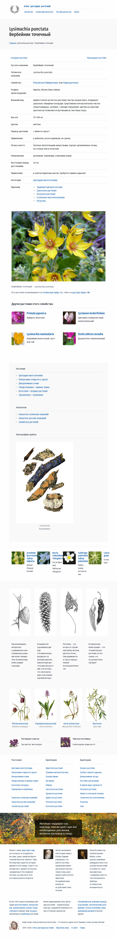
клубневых (25, 914)
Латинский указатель (44, 12)
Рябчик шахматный (20, 723)
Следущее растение (19, 58)
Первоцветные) (70, 82)
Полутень (41, 200)
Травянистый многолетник (49, 187)
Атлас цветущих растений (37, 6)
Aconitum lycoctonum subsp (32, 555)
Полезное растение (88, 789)
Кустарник (50, 781)
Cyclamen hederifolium (91, 313)
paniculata (83, 561)
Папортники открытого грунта (33, 379)
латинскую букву (51, 292)
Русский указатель (63, 12)
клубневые (38, 395)
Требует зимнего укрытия (91, 772)
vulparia (30, 561)
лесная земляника (93, 908)
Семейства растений (28, 422)
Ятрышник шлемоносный (45, 723)
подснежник (83, 905)
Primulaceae (39, 82)
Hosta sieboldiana (58, 554)
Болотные (23, 391)
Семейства (28, 12)
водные (25, 785)
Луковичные (25, 395)
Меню (76, 12)
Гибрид (49, 785)
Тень (82, 806)
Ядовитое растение (54, 793)
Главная (12, 43)
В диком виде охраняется (91, 785)
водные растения (39, 391)
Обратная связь (62, 928)
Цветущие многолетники (45, 180)
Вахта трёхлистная (71, 723)
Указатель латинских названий (34, 414)
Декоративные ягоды (89, 776)
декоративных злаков (22, 908)
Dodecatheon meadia (90, 334)
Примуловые (52, 82)
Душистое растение (54, 797)
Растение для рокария (89, 781)
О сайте (74, 928)
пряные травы (43, 387)
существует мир (28, 850)
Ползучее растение (46, 194)
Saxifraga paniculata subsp (83, 555)
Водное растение (87, 768)
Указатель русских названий (32, 418)
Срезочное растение (47, 190)
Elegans (57, 558)
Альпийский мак (84, 901)
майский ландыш (99, 901)
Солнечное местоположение (51, 197)
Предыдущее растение (96, 58)
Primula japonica (36, 313)
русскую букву (79, 292)
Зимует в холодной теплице (92, 793)
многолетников (21, 905)
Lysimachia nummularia (40, 334)
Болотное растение (54, 806)
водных (33, 911)
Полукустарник (52, 776)
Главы (82, 928)
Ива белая (97, 723)
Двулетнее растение (54, 768)
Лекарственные (26, 387)
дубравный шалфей (86, 911)
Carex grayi (106, 554)
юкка (103, 908)
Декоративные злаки (29, 383)
